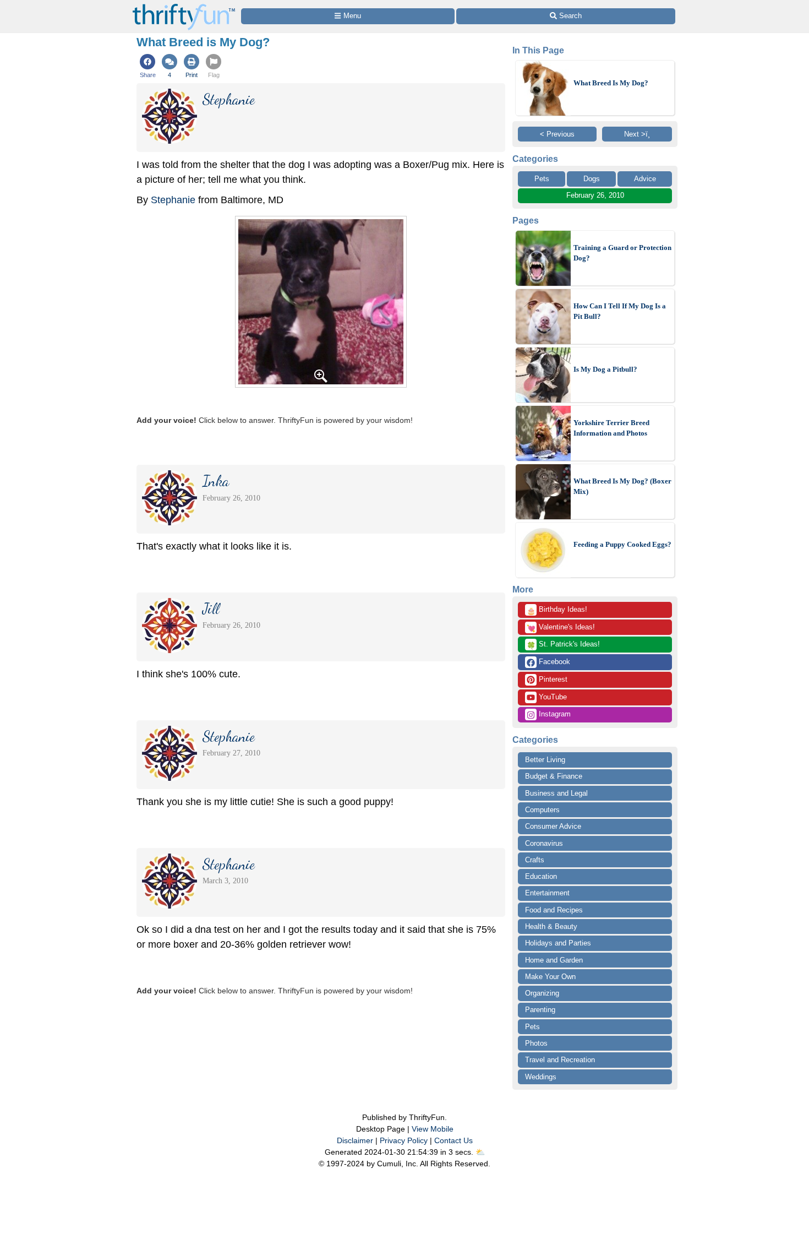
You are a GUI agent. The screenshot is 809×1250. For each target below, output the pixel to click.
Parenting (540, 1010)
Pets (541, 179)
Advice (645, 179)
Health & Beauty (551, 926)
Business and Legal (556, 793)
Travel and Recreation (560, 1060)
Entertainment (547, 893)
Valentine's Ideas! (561, 628)
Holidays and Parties (558, 943)
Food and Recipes (554, 910)
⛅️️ (480, 1152)
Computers (542, 810)
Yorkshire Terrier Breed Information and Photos (611, 428)
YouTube (552, 697)
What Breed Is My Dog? (610, 83)
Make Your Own (550, 976)
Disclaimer (355, 1140)
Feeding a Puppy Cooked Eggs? (622, 544)
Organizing (542, 993)
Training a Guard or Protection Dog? (622, 253)
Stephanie (173, 199)
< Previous (557, 134)
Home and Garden (554, 960)
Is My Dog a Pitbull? (605, 369)
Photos (536, 1043)
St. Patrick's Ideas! (563, 645)
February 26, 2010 (595, 195)
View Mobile (432, 1128)
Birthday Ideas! (557, 610)
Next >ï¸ (637, 134)
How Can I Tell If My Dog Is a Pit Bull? (619, 311)
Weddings (540, 1077)
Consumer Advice (553, 826)
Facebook (553, 661)
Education (541, 876)
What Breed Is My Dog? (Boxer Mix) (622, 486)
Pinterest (552, 679)
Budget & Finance (553, 776)
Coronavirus (544, 843)
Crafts (534, 860)
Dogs (591, 179)
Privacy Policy (404, 1140)
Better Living (545, 760)
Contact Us (453, 1140)
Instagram (554, 714)
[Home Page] (183, 6)
